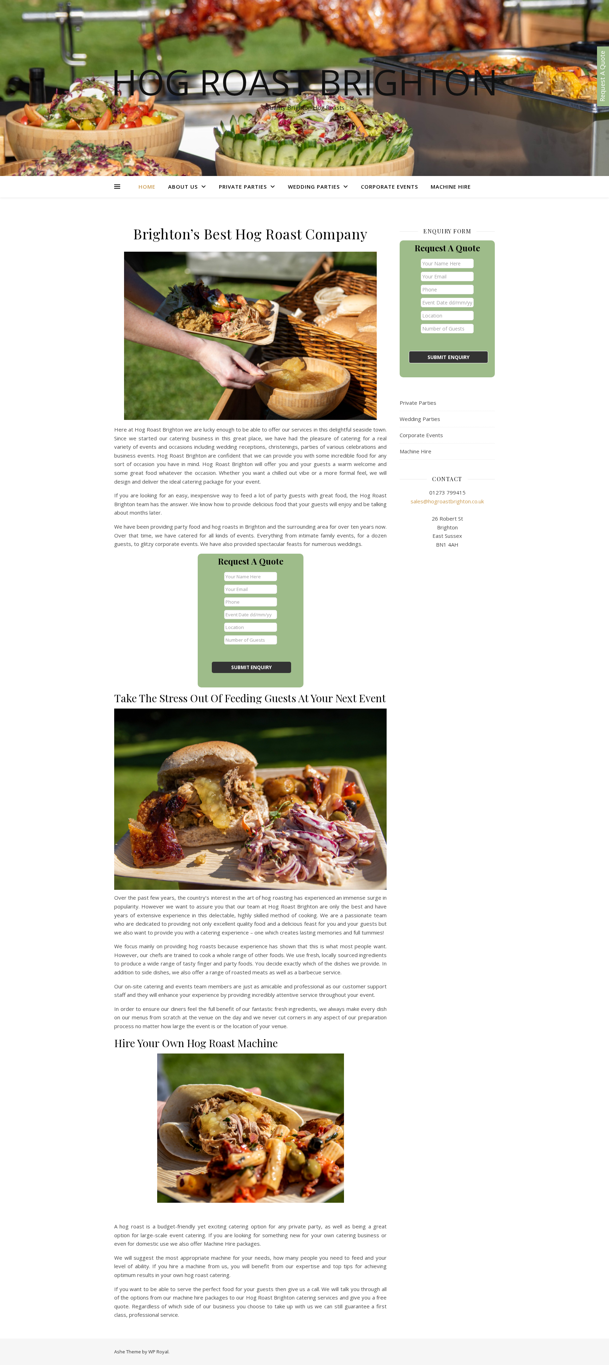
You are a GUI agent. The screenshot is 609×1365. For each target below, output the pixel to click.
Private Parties (243, 186)
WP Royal (158, 1351)
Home (147, 186)
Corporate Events (389, 186)
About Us (183, 186)
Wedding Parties (314, 186)
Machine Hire (451, 186)
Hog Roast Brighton (304, 81)
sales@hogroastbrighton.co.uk (447, 501)
